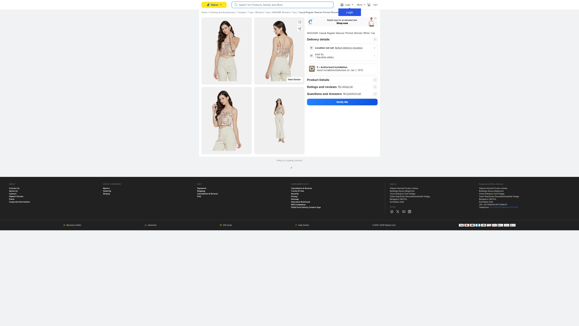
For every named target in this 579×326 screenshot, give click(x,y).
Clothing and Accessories (222, 12)
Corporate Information (19, 202)
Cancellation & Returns (207, 194)
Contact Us (14, 188)
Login (349, 12)
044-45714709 (511, 207)
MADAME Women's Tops (284, 12)
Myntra (106, 188)
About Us (13, 191)
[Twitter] (398, 213)
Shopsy (106, 194)
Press (11, 199)
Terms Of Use (297, 191)
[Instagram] (409, 212)
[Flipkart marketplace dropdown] (212, 5)
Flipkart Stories (16, 196)
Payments (201, 188)
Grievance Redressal (300, 202)
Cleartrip (107, 191)
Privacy (294, 196)
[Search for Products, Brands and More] (235, 5)
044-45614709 (496, 207)
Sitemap (295, 199)
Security (295, 194)
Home (204, 12)
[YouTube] (404, 213)
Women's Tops (262, 12)
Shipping (201, 191)
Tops (250, 12)
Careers (12, 194)
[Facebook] (392, 213)
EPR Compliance (298, 204)
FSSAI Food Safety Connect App (306, 207)
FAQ (199, 196)
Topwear (241, 12)
